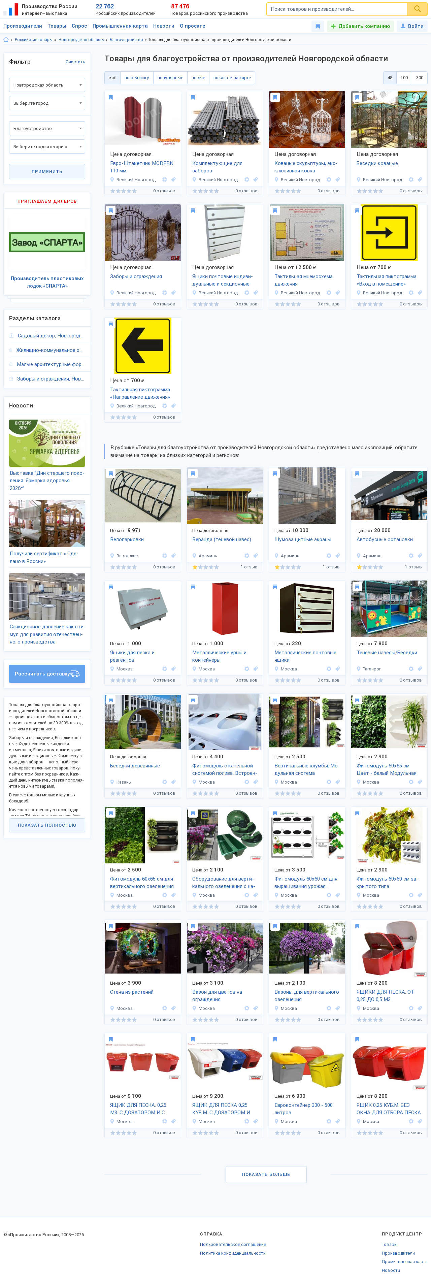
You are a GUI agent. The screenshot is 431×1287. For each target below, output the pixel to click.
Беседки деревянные (135, 766)
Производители (22, 26)
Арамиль (208, 555)
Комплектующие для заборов (217, 167)
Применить (47, 171)
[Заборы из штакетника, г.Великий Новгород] (172, 179)
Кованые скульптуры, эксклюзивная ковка (305, 167)
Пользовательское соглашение (233, 1244)
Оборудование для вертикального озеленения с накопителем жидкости (223, 883)
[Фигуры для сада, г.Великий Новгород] (336, 179)
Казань (124, 782)
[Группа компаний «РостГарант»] (411, 668)
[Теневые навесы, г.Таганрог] (419, 668)
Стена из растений (132, 992)
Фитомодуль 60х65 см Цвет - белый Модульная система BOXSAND (387, 770)
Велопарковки (127, 539)
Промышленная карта (120, 26)
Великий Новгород (136, 179)
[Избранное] (317, 26)
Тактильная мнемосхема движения (303, 280)
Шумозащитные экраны (302, 539)
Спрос (79, 26)
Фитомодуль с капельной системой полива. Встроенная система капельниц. (224, 770)
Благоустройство (126, 39)
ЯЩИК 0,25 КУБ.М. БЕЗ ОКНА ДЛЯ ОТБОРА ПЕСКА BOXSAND (389, 1109)
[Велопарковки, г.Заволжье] (172, 555)
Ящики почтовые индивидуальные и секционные (222, 280)
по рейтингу (137, 77)
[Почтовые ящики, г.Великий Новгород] (254, 292)
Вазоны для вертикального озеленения (306, 996)
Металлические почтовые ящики (305, 656)
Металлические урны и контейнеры (219, 656)
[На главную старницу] (6, 39)
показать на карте (232, 77)
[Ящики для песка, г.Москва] (172, 668)
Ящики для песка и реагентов (132, 656)
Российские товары (34, 39)
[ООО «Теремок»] (329, 179)
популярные (170, 77)
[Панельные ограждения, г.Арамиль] (336, 555)
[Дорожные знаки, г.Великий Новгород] (336, 292)
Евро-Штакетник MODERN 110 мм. (141, 167)
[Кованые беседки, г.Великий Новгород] (419, 179)
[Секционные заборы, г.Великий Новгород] (254, 179)
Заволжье (127, 555)
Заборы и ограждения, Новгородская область (51, 379)
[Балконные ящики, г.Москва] (254, 895)
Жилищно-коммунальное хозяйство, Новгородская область (50, 350)
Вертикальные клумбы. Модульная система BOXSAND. (307, 770)
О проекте (192, 26)
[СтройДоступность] (329, 292)
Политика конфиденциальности (233, 1253)
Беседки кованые (377, 163)
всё (112, 77)
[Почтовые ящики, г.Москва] (336, 668)
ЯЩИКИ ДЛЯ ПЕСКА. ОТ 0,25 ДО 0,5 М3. (385, 996)
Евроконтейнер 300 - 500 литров (303, 1109)
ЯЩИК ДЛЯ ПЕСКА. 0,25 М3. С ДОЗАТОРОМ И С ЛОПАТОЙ (138, 1109)
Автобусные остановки (385, 539)
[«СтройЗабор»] (164, 179)
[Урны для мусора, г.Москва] (254, 668)
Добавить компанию (364, 26)
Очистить (75, 61)
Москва (125, 668)
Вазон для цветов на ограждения (217, 996)
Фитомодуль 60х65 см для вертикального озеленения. (142, 883)
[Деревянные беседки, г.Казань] (172, 782)
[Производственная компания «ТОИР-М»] (164, 668)
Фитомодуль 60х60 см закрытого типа (387, 883)
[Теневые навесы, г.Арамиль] (254, 555)
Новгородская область (81, 39)
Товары (56, 26)
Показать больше (266, 1174)
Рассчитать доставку (42, 674)
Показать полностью (47, 825)
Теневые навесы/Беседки (387, 653)
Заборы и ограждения (136, 276)
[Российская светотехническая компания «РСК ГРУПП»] (164, 782)
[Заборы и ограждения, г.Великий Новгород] (172, 292)
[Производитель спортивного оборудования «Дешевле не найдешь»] (164, 555)
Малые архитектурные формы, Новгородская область (51, 364)
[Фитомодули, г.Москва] (254, 782)
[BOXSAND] (246, 782)
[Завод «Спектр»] (246, 292)
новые (198, 77)
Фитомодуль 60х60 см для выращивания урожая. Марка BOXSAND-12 (305, 883)
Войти (416, 26)
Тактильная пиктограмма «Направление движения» (140, 393)
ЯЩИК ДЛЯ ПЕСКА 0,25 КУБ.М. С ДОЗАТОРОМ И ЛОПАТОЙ (221, 1109)
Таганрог (372, 668)
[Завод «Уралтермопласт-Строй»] (246, 555)
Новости (163, 26)
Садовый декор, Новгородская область (51, 336)
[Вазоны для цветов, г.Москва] (254, 1008)
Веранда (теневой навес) (221, 539)
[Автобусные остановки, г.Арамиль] (419, 555)
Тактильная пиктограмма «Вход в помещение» (387, 280)
